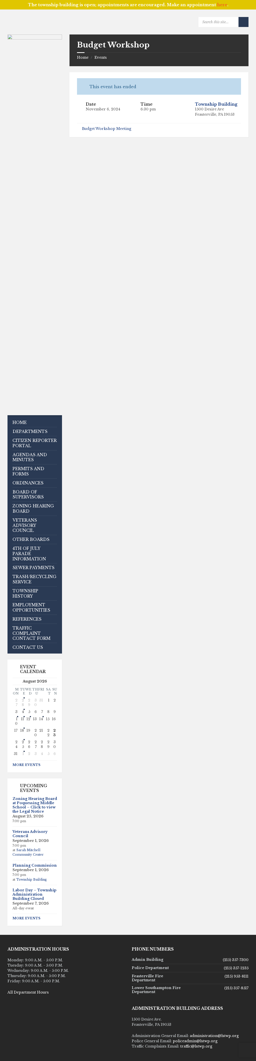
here (222, 4)
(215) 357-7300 (235, 960)
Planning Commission (34, 865)
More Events (26, 765)
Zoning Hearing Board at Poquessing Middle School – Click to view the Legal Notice (34, 804)
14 (41, 719)
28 (23, 702)
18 (22, 730)
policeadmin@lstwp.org (195, 1041)
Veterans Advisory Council (30, 833)
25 (23, 744)
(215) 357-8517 (236, 988)
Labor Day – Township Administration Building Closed (34, 894)
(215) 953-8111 (236, 976)
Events (100, 57)
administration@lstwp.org (214, 1036)
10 (16, 721)
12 (28, 719)
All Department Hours (28, 992)
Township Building (216, 104)
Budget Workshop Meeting (106, 128)
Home (82, 57)
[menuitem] (34, 422)
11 (22, 719)
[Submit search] (243, 22)
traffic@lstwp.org (196, 1046)
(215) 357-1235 (236, 968)
